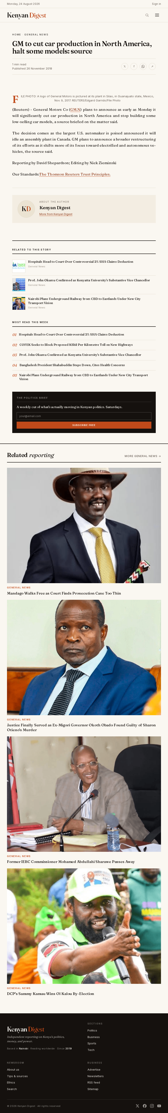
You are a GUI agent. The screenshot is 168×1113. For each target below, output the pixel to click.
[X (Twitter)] (137, 1106)
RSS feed (94, 1082)
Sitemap (93, 1089)
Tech (91, 1050)
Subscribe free (83, 425)
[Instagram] (152, 1106)
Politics (92, 1030)
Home (16, 34)
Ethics (11, 1082)
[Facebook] (145, 1106)
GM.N (75, 109)
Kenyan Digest (54, 207)
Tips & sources (17, 1076)
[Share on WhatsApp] (143, 66)
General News (36, 34)
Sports (92, 1043)
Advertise (94, 1069)
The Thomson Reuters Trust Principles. (74, 174)
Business (94, 1037)
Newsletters (96, 1076)
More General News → (143, 456)
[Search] (147, 15)
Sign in (156, 3)
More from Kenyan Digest (55, 214)
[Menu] (157, 15)
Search (12, 1089)
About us (13, 1069)
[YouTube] (159, 1106)
